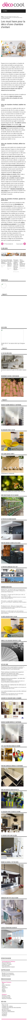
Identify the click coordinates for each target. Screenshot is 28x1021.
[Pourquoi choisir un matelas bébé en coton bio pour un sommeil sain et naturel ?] (16, 257)
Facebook (4, 1013)
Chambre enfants (8, 17)
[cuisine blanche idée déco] (12, 539)
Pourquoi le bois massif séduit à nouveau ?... (13, 667)
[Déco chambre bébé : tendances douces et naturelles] (23, 257)
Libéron (4, 991)
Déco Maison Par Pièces (11, 16)
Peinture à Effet (6, 995)
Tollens (4, 986)
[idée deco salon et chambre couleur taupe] (12, 858)
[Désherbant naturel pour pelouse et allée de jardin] (12, 396)
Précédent (8, 244)
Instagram (4, 1014)
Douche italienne (6, 962)
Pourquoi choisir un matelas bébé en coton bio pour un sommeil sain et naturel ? (16, 264)
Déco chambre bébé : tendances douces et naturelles (22, 263)
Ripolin (4, 990)
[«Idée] (12, 808)
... (13, 598)
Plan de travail (5, 965)
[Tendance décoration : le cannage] (12, 472)
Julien (3, 989)
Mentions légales (6, 1010)
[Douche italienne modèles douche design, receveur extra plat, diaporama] (12, 425)
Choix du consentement (8, 1011)
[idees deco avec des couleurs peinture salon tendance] (12, 450)
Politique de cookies (7, 1006)
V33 (3, 983)
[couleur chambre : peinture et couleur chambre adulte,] (12, 718)
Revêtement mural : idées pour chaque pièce (11, 606)
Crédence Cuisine (6, 964)
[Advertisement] (14, 310)
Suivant (19, 244)
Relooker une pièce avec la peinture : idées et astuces (10, 263)
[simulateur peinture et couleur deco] (12, 660)
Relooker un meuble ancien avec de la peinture (12, 611)
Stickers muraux (6, 976)
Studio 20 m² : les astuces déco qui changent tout (12, 589)
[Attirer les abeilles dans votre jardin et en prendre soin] (12, 490)
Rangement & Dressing (8, 974)
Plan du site (5, 1005)
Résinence (5, 987)
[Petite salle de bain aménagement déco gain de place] (12, 924)
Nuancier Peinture (6, 998)
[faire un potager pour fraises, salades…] (12, 515)
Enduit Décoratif (6, 997)
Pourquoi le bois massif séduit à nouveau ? (4, 261)
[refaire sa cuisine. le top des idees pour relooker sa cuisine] (12, 894)
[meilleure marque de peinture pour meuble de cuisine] (12, 761)
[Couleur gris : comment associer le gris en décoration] (12, 368)
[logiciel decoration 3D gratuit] (12, 948)
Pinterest (4, 1015)
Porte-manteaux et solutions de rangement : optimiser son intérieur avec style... (12, 672)
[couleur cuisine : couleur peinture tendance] (12, 832)
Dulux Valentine (6, 985)
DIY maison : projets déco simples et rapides (11, 601)
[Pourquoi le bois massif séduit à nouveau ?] (4, 257)
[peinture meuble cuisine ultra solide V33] (12, 563)
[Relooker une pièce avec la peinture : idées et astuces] (10, 257)
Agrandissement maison (8, 967)
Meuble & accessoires (8, 973)
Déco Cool (4, 16)
